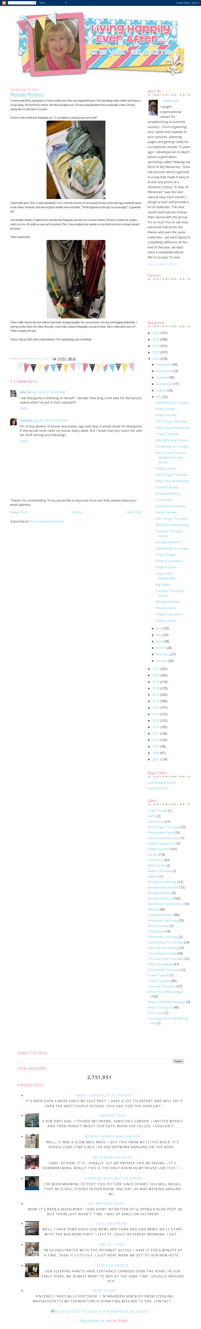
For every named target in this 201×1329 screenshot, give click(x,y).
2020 (156, 675)
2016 (156, 701)
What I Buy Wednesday (172, 481)
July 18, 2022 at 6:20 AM (51, 420)
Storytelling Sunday (162, 953)
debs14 (25, 392)
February (163, 654)
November (164, 371)
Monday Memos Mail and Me (112, 1136)
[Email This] (59, 359)
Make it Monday (159, 871)
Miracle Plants (165, 608)
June (160, 628)
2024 (156, 346)
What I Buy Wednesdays (165, 992)
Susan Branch (158, 788)
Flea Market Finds (161, 832)
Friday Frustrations (169, 561)
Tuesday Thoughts (162, 986)
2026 (156, 333)
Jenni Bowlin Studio (162, 783)
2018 (156, 688)
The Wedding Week (105, 1203)
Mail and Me (157, 865)
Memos (153, 876)
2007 (156, 759)
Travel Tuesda (158, 975)
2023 (156, 352)
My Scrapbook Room (112, 1157)
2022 (156, 359)
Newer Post (18, 512)
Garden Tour (113, 1115)
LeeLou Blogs (116, 1320)
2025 (156, 339)
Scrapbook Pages (160, 915)
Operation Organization (165, 904)
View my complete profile (162, 264)
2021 (156, 669)
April (160, 641)
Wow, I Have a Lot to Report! (104, 1095)
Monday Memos (159, 893)
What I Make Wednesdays (166, 1002)
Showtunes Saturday (163, 937)
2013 (156, 720)
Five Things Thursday (171, 421)
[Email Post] (54, 358)
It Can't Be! (163, 500)
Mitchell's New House (171, 440)
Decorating (156, 821)
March (161, 648)
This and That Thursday (165, 959)
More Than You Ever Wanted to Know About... (170, 457)
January (162, 661)
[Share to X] (67, 359)
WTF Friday (156, 1013)
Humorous (156, 860)
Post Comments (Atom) (47, 521)
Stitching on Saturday (163, 948)
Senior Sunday (158, 926)
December (164, 364)
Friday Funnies (166, 415)
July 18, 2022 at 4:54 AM (48, 392)
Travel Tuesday (166, 434)
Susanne (26, 420)
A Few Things (165, 409)
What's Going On (160, 1007)
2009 (156, 746)
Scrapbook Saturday (170, 506)
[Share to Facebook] (70, 359)
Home (76, 512)
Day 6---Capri (112, 1244)
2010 (156, 740)
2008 (156, 753)
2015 (156, 707)
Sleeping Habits (112, 1265)
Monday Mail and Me (163, 887)
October (162, 377)
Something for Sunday (171, 402)
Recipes (153, 909)
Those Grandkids (160, 964)
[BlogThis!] (63, 359)
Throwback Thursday (163, 970)
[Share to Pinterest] (74, 359)
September (164, 384)
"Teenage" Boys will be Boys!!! (112, 1178)
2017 (156, 695)
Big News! (162, 584)
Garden (153, 854)
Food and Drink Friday (164, 838)
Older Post (134, 512)
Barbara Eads (171, 100)
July (159, 397)
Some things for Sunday (165, 942)
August (161, 390)
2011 (156, 733)
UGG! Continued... (113, 1223)
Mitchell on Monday (162, 882)
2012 (156, 727)
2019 (156, 682)
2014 (156, 714)
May (159, 635)
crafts (152, 816)
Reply (24, 408)
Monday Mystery (167, 493)
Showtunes (156, 931)
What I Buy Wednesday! (172, 427)
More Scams (104, 1290)
